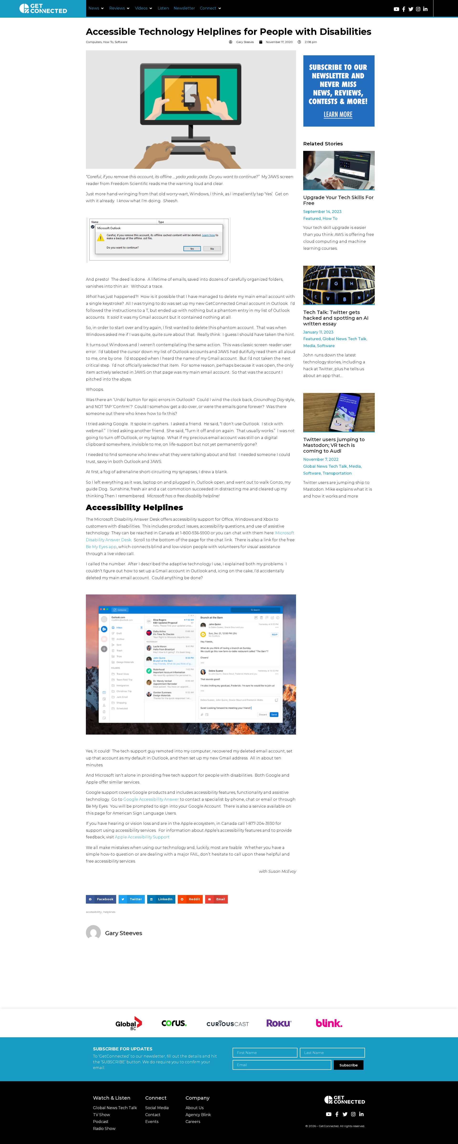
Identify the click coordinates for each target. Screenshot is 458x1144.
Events (151, 1121)
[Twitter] (411, 9)
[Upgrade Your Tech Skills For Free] (339, 170)
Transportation (337, 473)
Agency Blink (198, 1114)
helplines (109, 912)
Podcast (101, 1121)
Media (309, 346)
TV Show (101, 1114)
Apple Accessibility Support (142, 837)
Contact (153, 1114)
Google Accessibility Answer (151, 799)
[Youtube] (397, 9)
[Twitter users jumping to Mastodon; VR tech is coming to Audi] (339, 412)
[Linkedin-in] (425, 9)
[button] (96, 8)
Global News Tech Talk (344, 339)
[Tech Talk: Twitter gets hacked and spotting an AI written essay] (339, 285)
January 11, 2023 (318, 332)
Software (121, 42)
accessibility (94, 912)
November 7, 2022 (320, 459)
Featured (312, 218)
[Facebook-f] (404, 9)
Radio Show (104, 1128)
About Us (194, 1108)
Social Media (157, 1108)
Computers (94, 42)
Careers (193, 1121)
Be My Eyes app (101, 547)
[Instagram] (418, 9)
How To (108, 42)
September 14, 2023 (322, 211)
